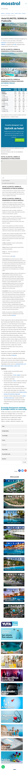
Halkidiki (3, 44)
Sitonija (23, 13)
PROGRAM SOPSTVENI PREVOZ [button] (8, 183)
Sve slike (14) (23, 75)
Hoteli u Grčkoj (18, 13)
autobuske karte (19, 364)
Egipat (18, 375)
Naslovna (3, 13)
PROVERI (19, 140)
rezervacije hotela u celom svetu (12, 365)
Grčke (15, 44)
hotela (14, 256)
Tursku (14, 375)
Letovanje (8, 13)
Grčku (14, 380)
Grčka (12, 13)
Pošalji (24, 462)
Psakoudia (3, 42)
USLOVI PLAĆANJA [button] (6, 180)
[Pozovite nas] (3, 767)
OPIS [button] (3, 177)
